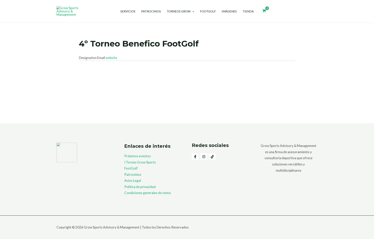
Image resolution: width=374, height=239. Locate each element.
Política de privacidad (140, 187)
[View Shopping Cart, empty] (264, 11)
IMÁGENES (229, 11)
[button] (192, 11)
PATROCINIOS (151, 11)
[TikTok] (212, 156)
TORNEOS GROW (179, 11)
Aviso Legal (132, 180)
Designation (88, 58)
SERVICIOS (127, 11)
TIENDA (248, 11)
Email (101, 58)
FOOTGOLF (208, 11)
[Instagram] (203, 156)
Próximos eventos (137, 156)
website (111, 58)
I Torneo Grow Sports (140, 162)
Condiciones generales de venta (147, 193)
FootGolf (131, 168)
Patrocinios (132, 174)
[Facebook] (195, 156)
